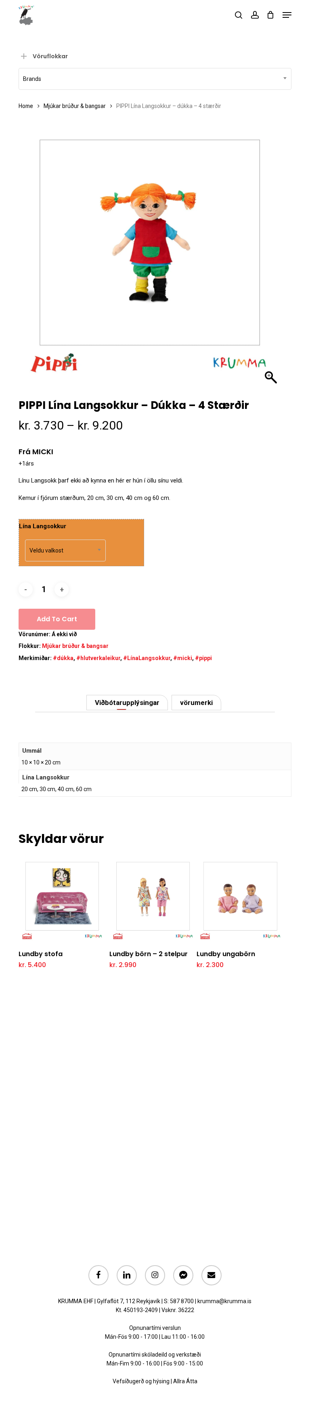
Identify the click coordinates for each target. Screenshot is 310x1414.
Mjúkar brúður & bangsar (75, 106)
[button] (287, 15)
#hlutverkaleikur (98, 658)
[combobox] (155, 79)
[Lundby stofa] (62, 898)
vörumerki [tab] (196, 703)
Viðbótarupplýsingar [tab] (127, 703)
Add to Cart (57, 619)
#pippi (203, 658)
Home (26, 106)
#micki (182, 658)
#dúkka (63, 658)
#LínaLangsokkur (146, 658)
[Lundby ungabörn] (240, 898)
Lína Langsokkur (42, 526)
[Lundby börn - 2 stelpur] (153, 898)
